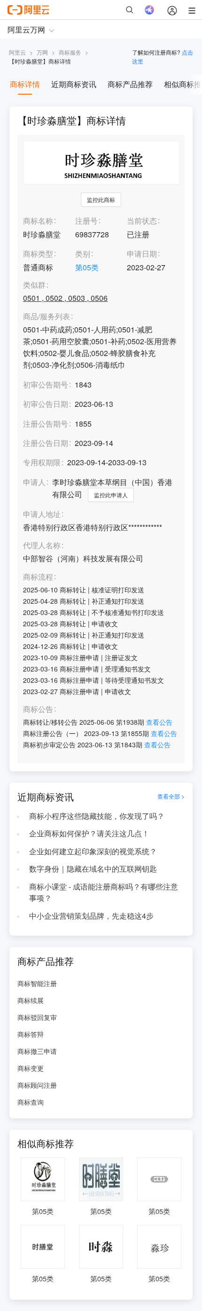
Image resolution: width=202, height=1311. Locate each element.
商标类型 (38, 253)
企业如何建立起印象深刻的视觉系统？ (93, 851)
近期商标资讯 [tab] (73, 84)
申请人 (34, 482)
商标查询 (30, 1102)
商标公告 (38, 709)
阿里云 (17, 52)
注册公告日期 (45, 442)
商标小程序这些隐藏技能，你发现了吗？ (96, 815)
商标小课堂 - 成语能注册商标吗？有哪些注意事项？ (103, 892)
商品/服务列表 (46, 317)
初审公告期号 (45, 384)
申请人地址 (42, 514)
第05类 (87, 267)
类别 (82, 253)
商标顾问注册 (37, 1085)
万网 (42, 52)
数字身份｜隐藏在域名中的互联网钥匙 (93, 868)
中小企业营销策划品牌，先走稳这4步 (91, 915)
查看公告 (159, 722)
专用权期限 (42, 462)
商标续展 (30, 1000)
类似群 (34, 285)
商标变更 (30, 1068)
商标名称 (38, 220)
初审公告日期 (45, 403)
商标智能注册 (37, 983)
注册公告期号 (45, 423)
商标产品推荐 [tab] (130, 84)
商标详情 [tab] (25, 84)
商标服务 (70, 52)
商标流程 (38, 577)
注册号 (86, 220)
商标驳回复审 (37, 1017)
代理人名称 (42, 545)
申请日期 (142, 253)
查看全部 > (171, 796)
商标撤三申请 (37, 1051)
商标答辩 (30, 1034)
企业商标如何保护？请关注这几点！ (89, 833)
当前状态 (142, 220)
